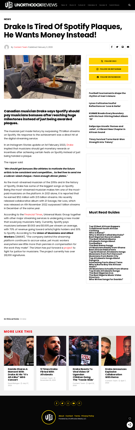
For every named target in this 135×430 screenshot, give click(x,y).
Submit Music (114, 5)
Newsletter (91, 15)
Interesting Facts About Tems (105, 262)
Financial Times (33, 214)
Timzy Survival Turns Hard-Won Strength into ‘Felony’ (107, 141)
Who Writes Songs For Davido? (106, 279)
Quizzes (102, 5)
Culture (80, 5)
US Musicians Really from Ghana (107, 247)
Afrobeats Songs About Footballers (102, 242)
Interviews (91, 5)
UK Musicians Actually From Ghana (108, 268)
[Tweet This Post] (117, 46)
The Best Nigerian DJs (101, 273)
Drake (70, 144)
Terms (77, 416)
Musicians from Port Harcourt (105, 253)
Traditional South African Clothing (103, 229)
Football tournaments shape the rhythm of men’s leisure (107, 95)
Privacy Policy (87, 416)
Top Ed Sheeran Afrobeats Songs (107, 251)
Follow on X (110, 61)
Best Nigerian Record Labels (104, 237)
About (61, 416)
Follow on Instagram (110, 69)
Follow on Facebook (110, 77)
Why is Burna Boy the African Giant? (105, 265)
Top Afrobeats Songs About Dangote (104, 259)
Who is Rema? (97, 232)
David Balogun (14, 383)
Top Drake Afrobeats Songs (104, 270)
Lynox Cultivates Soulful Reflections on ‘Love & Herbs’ (105, 105)
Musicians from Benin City (103, 256)
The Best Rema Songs (101, 245)
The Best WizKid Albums (102, 239)
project (68, 247)
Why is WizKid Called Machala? (106, 234)
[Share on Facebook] (111, 46)
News (63, 5)
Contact (69, 416)
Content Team (21, 47)
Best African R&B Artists (102, 249)
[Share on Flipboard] (122, 46)
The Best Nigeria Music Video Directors (105, 276)
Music (72, 5)
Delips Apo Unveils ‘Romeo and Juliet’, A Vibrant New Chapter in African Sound (107, 129)
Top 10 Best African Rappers (104, 226)
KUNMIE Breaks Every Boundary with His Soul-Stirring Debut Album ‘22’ (108, 116)
